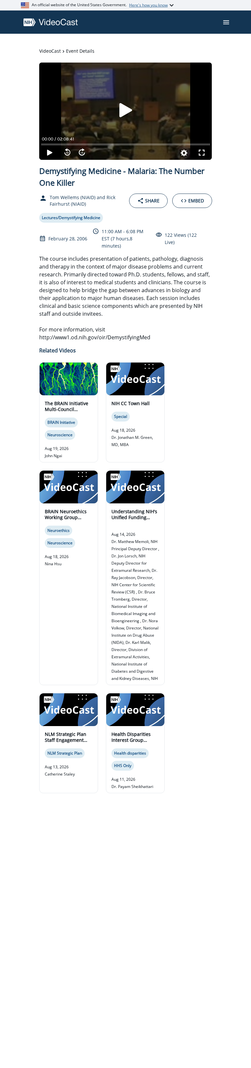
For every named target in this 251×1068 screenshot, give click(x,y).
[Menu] (226, 22)
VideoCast (50, 51)
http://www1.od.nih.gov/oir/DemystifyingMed (94, 337)
